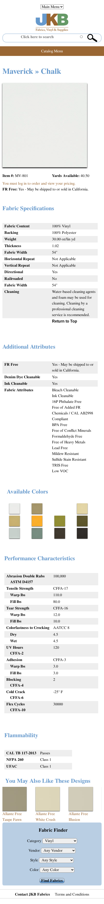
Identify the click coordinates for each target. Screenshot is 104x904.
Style (34, 860)
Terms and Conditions (72, 894)
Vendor (35, 850)
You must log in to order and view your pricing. (38, 183)
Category (34, 841)
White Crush (45, 820)
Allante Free (12, 814)
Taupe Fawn (12, 820)
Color (35, 870)
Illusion (74, 820)
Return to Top (64, 321)
